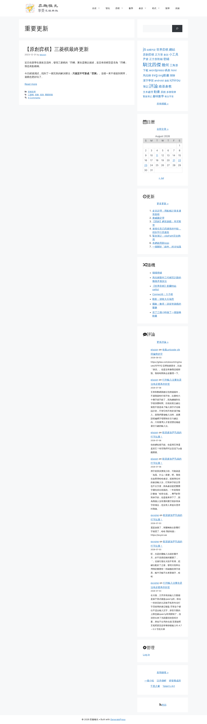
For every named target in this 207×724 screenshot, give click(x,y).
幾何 (165, 65)
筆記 (146, 86)
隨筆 (167, 8)
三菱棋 (31, 94)
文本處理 (148, 91)
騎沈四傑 (152, 64)
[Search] (177, 28)
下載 (145, 70)
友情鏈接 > (163, 672)
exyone (155, 515)
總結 (172, 49)
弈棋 (117, 8)
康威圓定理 (158, 218)
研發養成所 (175, 680)
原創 (37, 94)
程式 (154, 8)
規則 (42, 94)
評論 (153, 86)
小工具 (173, 54)
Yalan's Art (169, 686)
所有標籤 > (163, 103)
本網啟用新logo (160, 243)
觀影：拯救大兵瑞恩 (163, 299)
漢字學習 (148, 80)
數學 (131, 8)
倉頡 (141, 8)
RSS (164, 704)
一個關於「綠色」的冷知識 (166, 246)
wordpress (156, 70)
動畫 (157, 92)
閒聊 (172, 75)
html (174, 70)
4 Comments (34, 98)
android (159, 80)
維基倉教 (165, 86)
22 (179, 160)
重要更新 (49, 94)
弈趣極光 (48, 5)
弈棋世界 (32, 91)
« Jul (161, 178)
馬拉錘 (147, 75)
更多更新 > (163, 203)
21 (174, 160)
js (144, 49)
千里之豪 (155, 686)
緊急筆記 (147, 96)
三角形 (174, 65)
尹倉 (146, 59)
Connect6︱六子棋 (162, 294)
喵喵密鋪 (157, 272)
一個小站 (149, 680)
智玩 (108, 8)
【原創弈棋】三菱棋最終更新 (57, 49)
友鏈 (177, 8)
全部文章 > (163, 129)
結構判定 (151, 49)
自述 (94, 8)
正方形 (159, 54)
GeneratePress (117, 719)
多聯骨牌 (171, 91)
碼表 (167, 70)
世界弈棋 (162, 49)
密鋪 (166, 59)
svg (155, 75)
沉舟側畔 (161, 680)
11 (157, 155)
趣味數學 (158, 96)
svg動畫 (163, 75)
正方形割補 (156, 59)
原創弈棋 (148, 54)
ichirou (175, 80)
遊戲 (166, 80)
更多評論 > (163, 342)
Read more (31, 84)
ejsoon (154, 349)
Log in (146, 654)
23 (145, 165)
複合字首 (169, 96)
